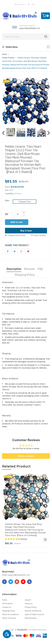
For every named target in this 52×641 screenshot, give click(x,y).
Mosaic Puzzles (8, 57)
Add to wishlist (40, 235)
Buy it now (26, 230)
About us (29, 603)
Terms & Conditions (10, 614)
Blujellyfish (22, 629)
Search (28, 600)
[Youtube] (23, 581)
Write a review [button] (26, 456)
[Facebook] (4, 581)
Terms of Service (9, 618)
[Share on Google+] (21, 251)
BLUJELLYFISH (17, 187)
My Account (19, 4)
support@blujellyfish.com (29, 28)
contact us (6, 607)
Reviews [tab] (29, 269)
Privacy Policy (31, 607)
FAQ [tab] (40, 269)
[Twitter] (10, 581)
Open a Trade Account (34, 614)
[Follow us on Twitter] (14, 251)
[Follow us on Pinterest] (28, 251)
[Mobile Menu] (48, 47)
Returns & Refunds (33, 610)
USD (33, 4)
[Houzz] (29, 581)
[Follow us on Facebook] (8, 251)
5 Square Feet (25, 201)
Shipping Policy (8, 610)
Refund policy (31, 618)
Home (4, 54)
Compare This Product (16, 235)
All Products (7, 603)
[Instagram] (17, 581)
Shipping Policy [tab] (25, 274)
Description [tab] (14, 269)
